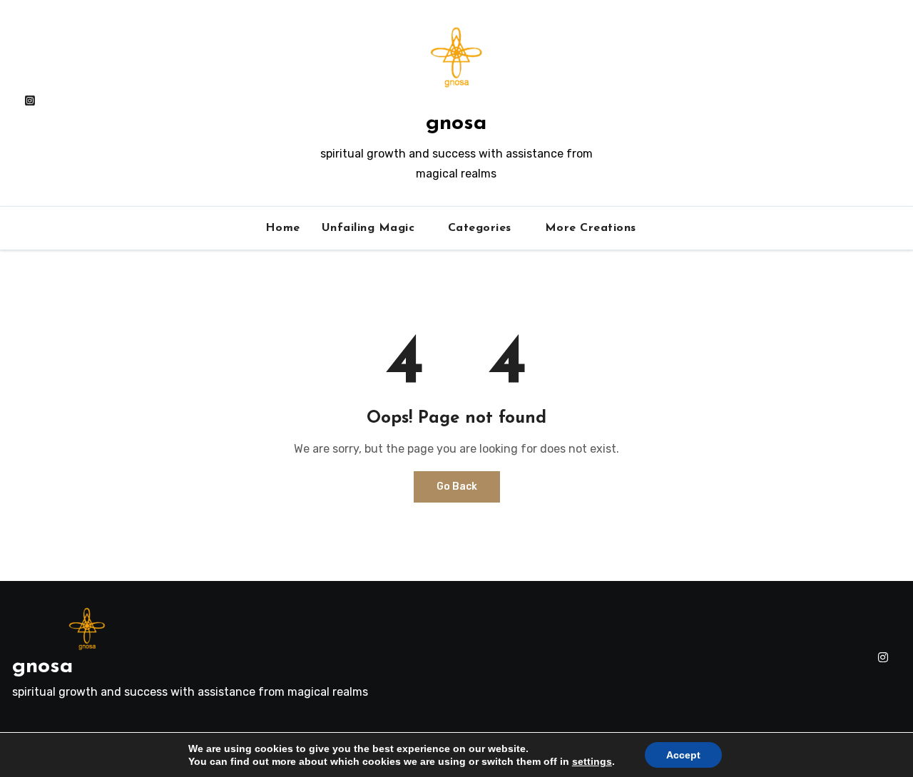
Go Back (457, 486)
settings (592, 761)
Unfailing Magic (370, 228)
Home (282, 228)
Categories (482, 228)
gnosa (456, 124)
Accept (683, 755)
